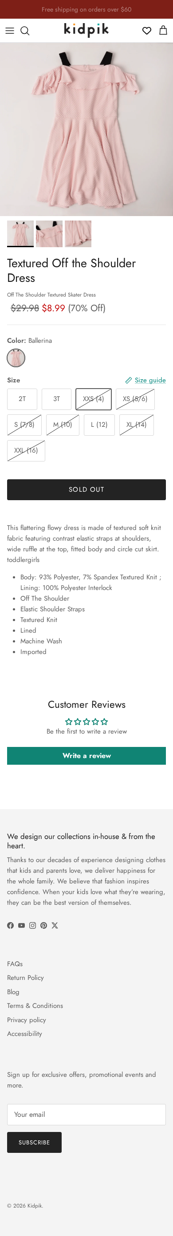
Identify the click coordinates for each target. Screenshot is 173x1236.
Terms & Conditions (35, 1006)
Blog (13, 992)
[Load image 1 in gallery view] (86, 129)
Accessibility (24, 1034)
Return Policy (25, 978)
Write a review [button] (87, 755)
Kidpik (35, 1206)
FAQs (15, 964)
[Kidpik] (86, 30)
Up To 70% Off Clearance (86, 12)
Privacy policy (26, 1020)
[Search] (29, 30)
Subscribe (34, 1142)
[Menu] (10, 30)
